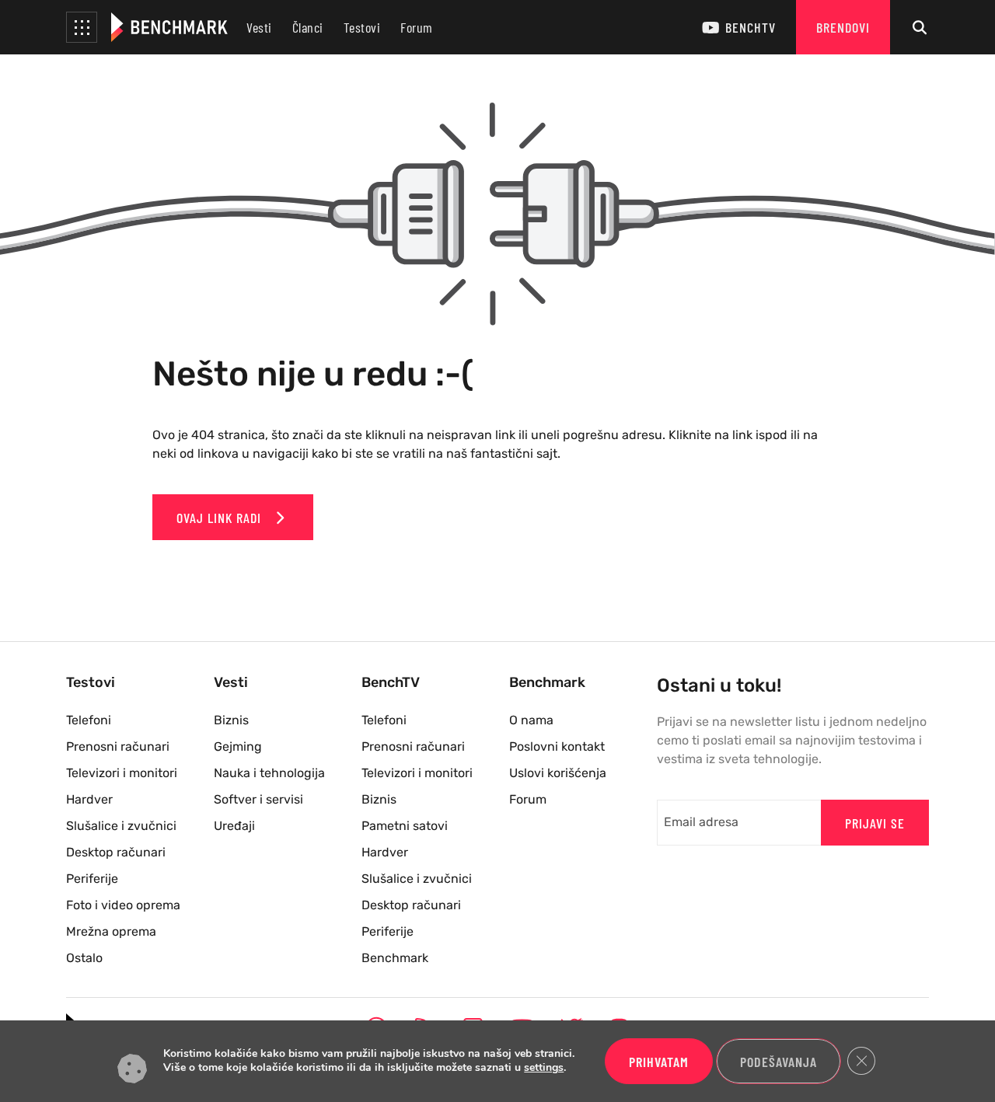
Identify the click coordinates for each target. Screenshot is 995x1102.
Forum (416, 27)
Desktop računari (116, 852)
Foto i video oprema (123, 905)
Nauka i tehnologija (269, 772)
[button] (81, 27)
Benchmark (394, 957)
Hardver (89, 799)
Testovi (362, 27)
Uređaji (234, 825)
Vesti (259, 27)
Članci (307, 27)
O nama (531, 720)
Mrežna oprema (111, 931)
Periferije (92, 878)
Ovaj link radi (220, 517)
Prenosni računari (117, 746)
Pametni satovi (404, 825)
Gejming (238, 746)
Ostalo (84, 957)
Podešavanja (778, 1061)
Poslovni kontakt (557, 746)
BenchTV (750, 27)
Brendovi (843, 27)
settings (544, 1069)
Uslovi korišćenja (557, 772)
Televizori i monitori (121, 772)
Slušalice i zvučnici (121, 825)
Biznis (231, 720)
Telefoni (88, 720)
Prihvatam (659, 1061)
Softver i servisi (258, 799)
